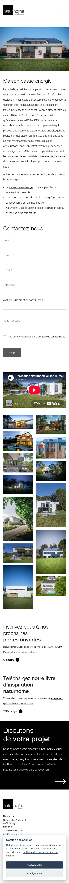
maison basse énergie (21, 187)
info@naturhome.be (12, 834)
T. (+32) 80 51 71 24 (13, 830)
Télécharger (10, 711)
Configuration (34, 873)
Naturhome (8, 816)
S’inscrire (8, 660)
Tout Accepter (34, 865)
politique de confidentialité (51, 337)
